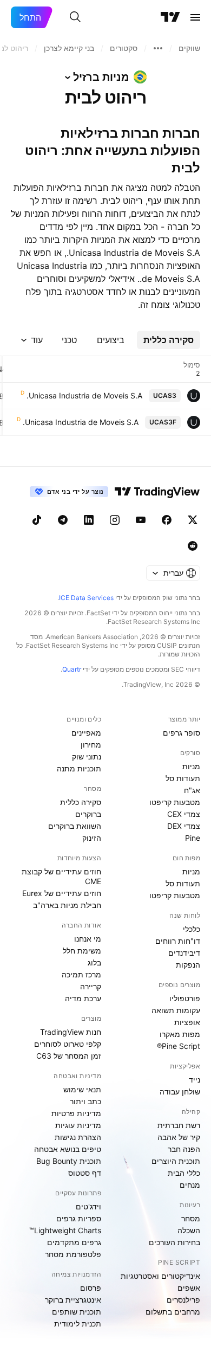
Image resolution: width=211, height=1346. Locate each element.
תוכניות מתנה (79, 768)
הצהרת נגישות (78, 1137)
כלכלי (191, 928)
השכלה (188, 1230)
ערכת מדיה (83, 998)
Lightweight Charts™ (65, 1230)
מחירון (91, 744)
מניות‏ (191, 766)
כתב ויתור (85, 1101)
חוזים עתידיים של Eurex (61, 893)
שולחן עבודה (180, 1091)
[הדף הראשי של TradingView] (170, 17)
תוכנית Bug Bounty (68, 1160)
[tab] (168, 340)
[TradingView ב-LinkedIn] (88, 519)
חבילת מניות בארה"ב (67, 905)
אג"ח (192, 790)
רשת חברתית (178, 1125)
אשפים (188, 1287)
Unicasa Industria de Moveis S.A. (84, 395)
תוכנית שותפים (76, 1311)
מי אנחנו (87, 938)
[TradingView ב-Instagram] (114, 519)
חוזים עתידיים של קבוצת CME (61, 876)
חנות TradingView (70, 1031)
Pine (192, 837)
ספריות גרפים (78, 1218)
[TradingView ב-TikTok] (36, 519)
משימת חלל (82, 950)
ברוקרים (88, 814)
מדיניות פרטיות (76, 1113)
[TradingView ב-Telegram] (62, 519)
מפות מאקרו (180, 1034)
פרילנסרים (183, 1299)
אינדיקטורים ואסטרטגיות (160, 1275)
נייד (194, 1079)
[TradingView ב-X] (192, 519)
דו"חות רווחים (177, 940)
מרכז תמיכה (81, 974)
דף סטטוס (84, 1172)
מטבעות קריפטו (174, 802)
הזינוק (91, 837)
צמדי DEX (183, 825)
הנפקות (188, 964)
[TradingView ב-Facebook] (166, 519)
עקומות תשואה (175, 1010)
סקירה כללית (80, 802)
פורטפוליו (184, 998)
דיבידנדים (184, 952)
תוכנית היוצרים (175, 1160)
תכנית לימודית (77, 1323)
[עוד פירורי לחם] (158, 48)
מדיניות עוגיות (78, 1125)
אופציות (187, 1022)
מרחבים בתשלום (173, 1311)
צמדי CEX (183, 814)
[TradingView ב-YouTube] (140, 519)
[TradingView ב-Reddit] (192, 545)
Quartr (71, 669)
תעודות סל (183, 778)
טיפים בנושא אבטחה (67, 1149)
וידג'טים (88, 1206)
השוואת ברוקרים (74, 825)
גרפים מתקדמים (74, 1242)
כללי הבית (184, 1172)
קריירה (90, 986)
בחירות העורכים (174, 1242)
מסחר (190, 1218)
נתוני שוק (86, 756)
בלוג (94, 962)
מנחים (190, 1184)
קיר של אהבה (178, 1137)
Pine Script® (178, 1046)
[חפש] (75, 17)
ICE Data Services (86, 598)
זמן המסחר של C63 (68, 1055)
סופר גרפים (181, 732)
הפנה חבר (184, 1149)
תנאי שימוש (82, 1089)
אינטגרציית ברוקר (73, 1299)
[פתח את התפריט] (195, 17)
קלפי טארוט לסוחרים (67, 1043)
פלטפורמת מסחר (73, 1254)
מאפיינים (86, 732)
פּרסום (90, 1287)
